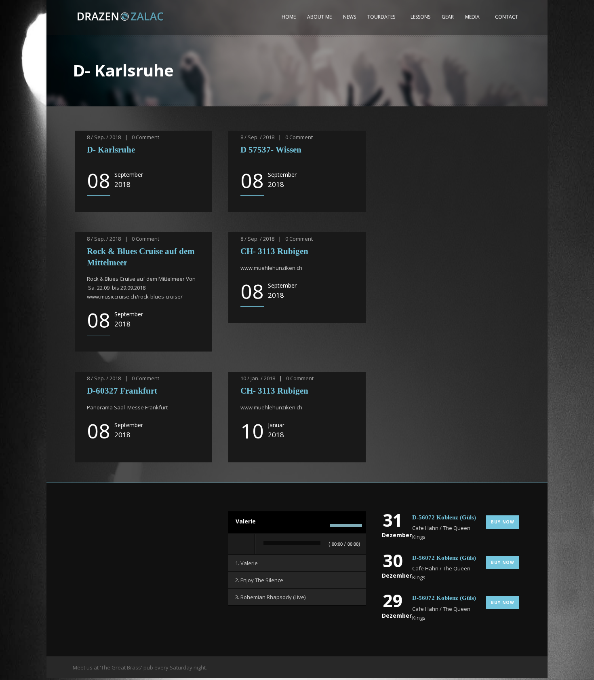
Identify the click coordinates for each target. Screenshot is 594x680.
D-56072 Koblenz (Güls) (444, 517)
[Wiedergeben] (242, 544)
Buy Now (502, 522)
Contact (506, 16)
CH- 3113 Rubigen (274, 251)
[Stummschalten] (321, 525)
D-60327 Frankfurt (122, 391)
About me (319, 16)
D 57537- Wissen (270, 150)
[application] (297, 544)
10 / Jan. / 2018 (257, 378)
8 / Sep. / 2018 (104, 137)
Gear (448, 16)
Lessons (420, 16)
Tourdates (381, 16)
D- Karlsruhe (111, 150)
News (349, 16)
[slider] (346, 526)
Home (289, 16)
